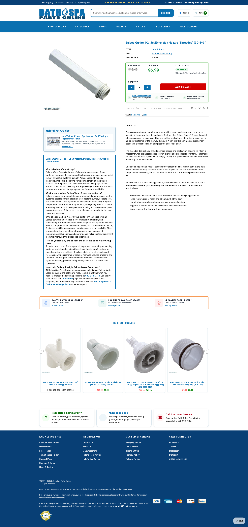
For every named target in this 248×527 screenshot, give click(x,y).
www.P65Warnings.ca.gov (126, 506)
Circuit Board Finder (49, 443)
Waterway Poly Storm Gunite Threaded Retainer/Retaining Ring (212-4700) (187, 383)
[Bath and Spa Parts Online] (62, 13)
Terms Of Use (132, 451)
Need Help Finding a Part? (197, 2)
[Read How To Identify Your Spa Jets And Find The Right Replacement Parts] (53, 141)
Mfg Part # (132, 57)
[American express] (168, 501)
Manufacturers (90, 451)
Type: (129, 49)
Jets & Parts (158, 49)
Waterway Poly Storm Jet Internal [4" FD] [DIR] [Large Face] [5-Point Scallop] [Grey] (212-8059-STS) (145, 384)
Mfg (128, 53)
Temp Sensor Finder (49, 455)
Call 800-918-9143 (173, 2)
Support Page (45, 459)
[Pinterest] (204, 108)
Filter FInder (45, 451)
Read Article (67, 147)
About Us (87, 447)
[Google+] (208, 108)
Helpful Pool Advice (92, 455)
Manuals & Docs (47, 463)
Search (165, 13)
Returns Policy (133, 459)
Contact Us (88, 443)
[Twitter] (199, 108)
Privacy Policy (133, 455)
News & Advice (46, 467)
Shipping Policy (133, 443)
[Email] (192, 108)
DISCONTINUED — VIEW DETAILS (60, 390)
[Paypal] (202, 501)
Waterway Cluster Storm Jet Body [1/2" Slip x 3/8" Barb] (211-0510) (60, 383)
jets (145, 115)
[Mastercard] (179, 501)
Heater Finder (45, 447)
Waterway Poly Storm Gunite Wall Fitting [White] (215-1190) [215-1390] (103, 383)
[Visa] (156, 501)
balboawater (136, 115)
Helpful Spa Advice (91, 459)
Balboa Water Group (162, 53)
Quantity (133, 82)
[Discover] (190, 501)
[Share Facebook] (195, 108)
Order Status (132, 447)
